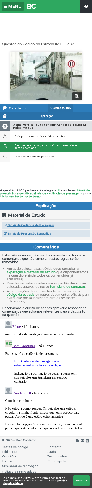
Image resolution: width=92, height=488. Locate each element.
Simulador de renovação (20, 466)
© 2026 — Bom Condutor (19, 440)
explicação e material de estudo (31, 272)
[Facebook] (77, 440)
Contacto (54, 447)
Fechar (80, 480)
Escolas (8, 461)
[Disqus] (46, 375)
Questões (9, 456)
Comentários (17, 108)
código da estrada (20, 295)
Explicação (47, 116)
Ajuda (51, 452)
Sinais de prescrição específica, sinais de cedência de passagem (45, 191)
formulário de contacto (67, 287)
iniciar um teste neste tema (20, 196)
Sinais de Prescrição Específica (29, 233)
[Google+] (82, 440)
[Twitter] (87, 440)
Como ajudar (57, 461)
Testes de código (15, 447)
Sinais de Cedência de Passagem (30, 225)
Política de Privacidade (19, 472)
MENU (14, 6)
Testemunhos (57, 456)
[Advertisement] (46, 26)
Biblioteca (9, 452)
